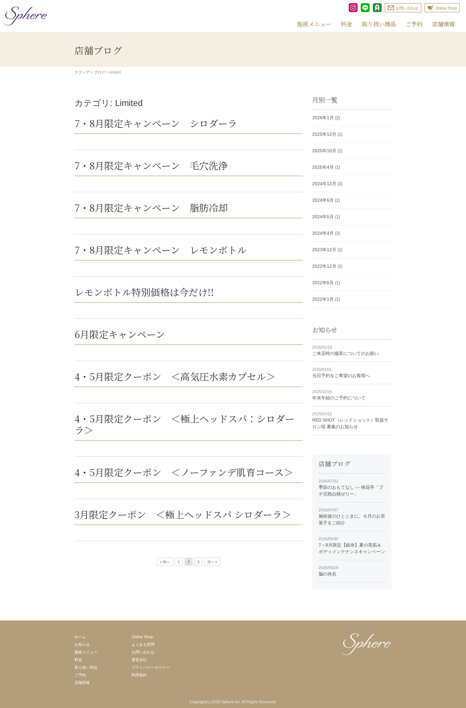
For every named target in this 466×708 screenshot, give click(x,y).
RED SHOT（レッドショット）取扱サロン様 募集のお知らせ (350, 420)
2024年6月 (323, 200)
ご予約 (414, 24)
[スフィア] (25, 16)
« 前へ (165, 562)
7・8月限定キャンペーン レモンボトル (160, 250)
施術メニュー (314, 24)
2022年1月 (323, 299)
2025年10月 (324, 150)
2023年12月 (324, 249)
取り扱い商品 (379, 24)
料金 (346, 24)
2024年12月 (324, 183)
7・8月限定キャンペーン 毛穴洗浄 (151, 165)
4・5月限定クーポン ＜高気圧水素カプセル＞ (174, 376)
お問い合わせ (143, 652)
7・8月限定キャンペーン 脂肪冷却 (151, 207)
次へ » (212, 562)
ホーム (80, 637)
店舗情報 (443, 24)
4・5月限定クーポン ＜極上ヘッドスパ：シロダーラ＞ (184, 424)
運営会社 (139, 660)
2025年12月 (324, 134)
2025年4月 (323, 167)
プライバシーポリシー (151, 667)
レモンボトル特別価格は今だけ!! (144, 292)
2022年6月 (323, 282)
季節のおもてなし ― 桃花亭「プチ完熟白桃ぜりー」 (351, 487)
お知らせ (82, 644)
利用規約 (139, 675)
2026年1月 (323, 117)
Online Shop (142, 637)
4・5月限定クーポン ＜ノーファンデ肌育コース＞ (183, 472)
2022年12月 (324, 266)
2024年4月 (323, 233)
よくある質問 (143, 644)
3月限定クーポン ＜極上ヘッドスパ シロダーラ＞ (182, 514)
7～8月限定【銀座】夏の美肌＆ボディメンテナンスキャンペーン (352, 545)
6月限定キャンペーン (119, 334)
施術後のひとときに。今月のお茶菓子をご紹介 (352, 516)
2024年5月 (323, 216)
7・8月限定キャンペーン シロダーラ (155, 123)
